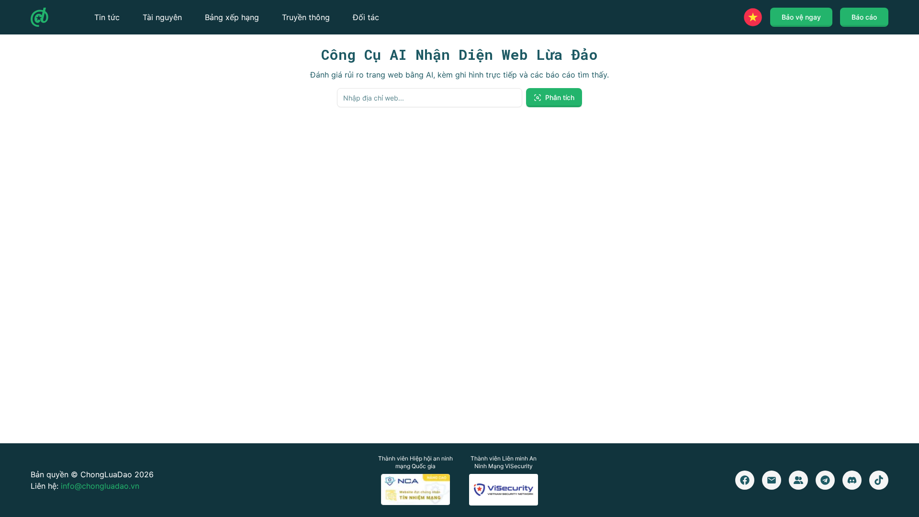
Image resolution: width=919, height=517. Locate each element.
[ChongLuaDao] (39, 17)
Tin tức (107, 17)
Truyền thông (306, 17)
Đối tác (366, 17)
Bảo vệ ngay (801, 17)
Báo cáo (864, 17)
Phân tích (559, 97)
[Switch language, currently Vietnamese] (752, 17)
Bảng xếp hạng (232, 17)
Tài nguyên (162, 17)
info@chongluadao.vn (100, 486)
